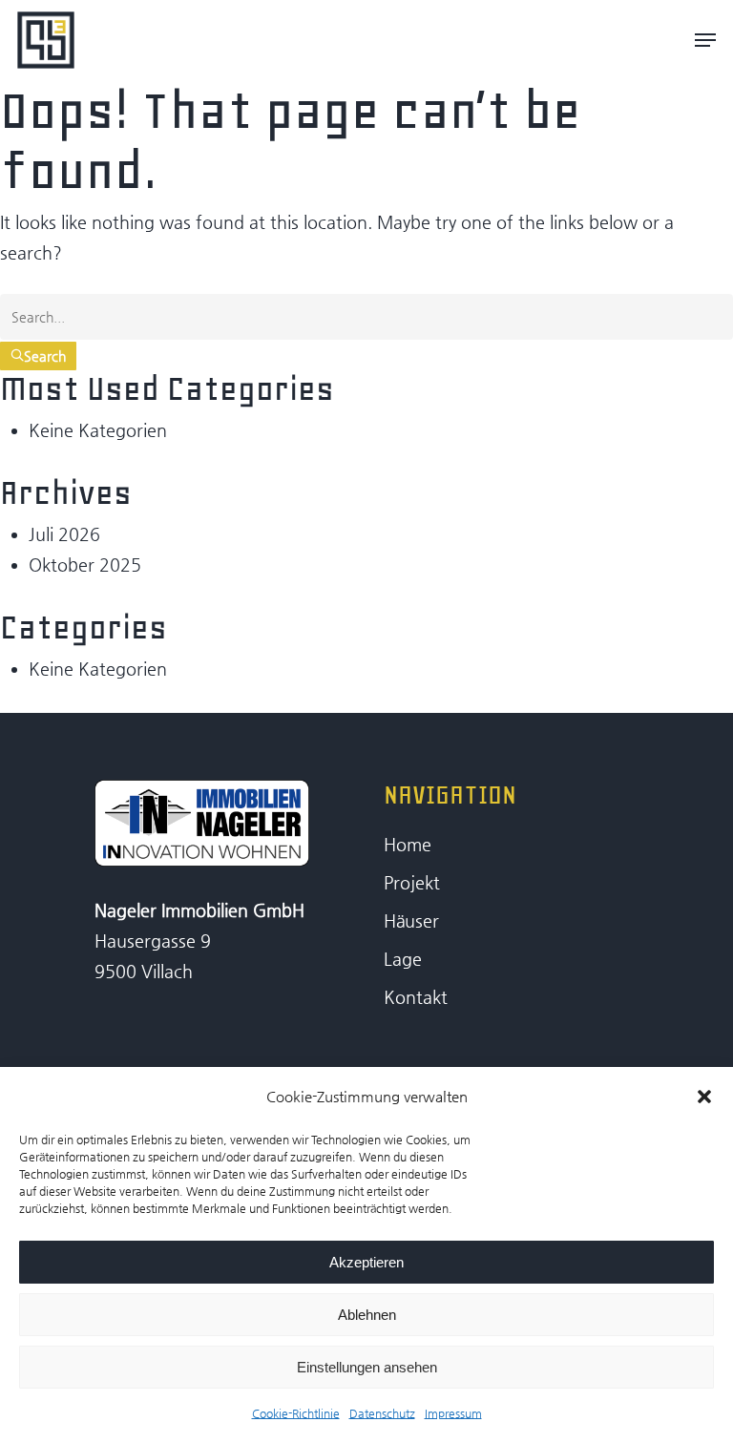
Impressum (453, 1413)
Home (407, 844)
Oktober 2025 (85, 564)
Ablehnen (367, 1315)
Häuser (411, 920)
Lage (403, 959)
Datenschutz (382, 1413)
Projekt (412, 882)
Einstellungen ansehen (367, 1367)
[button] (704, 1096)
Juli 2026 (64, 534)
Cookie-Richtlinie (296, 1413)
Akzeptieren (366, 1262)
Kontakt (416, 997)
